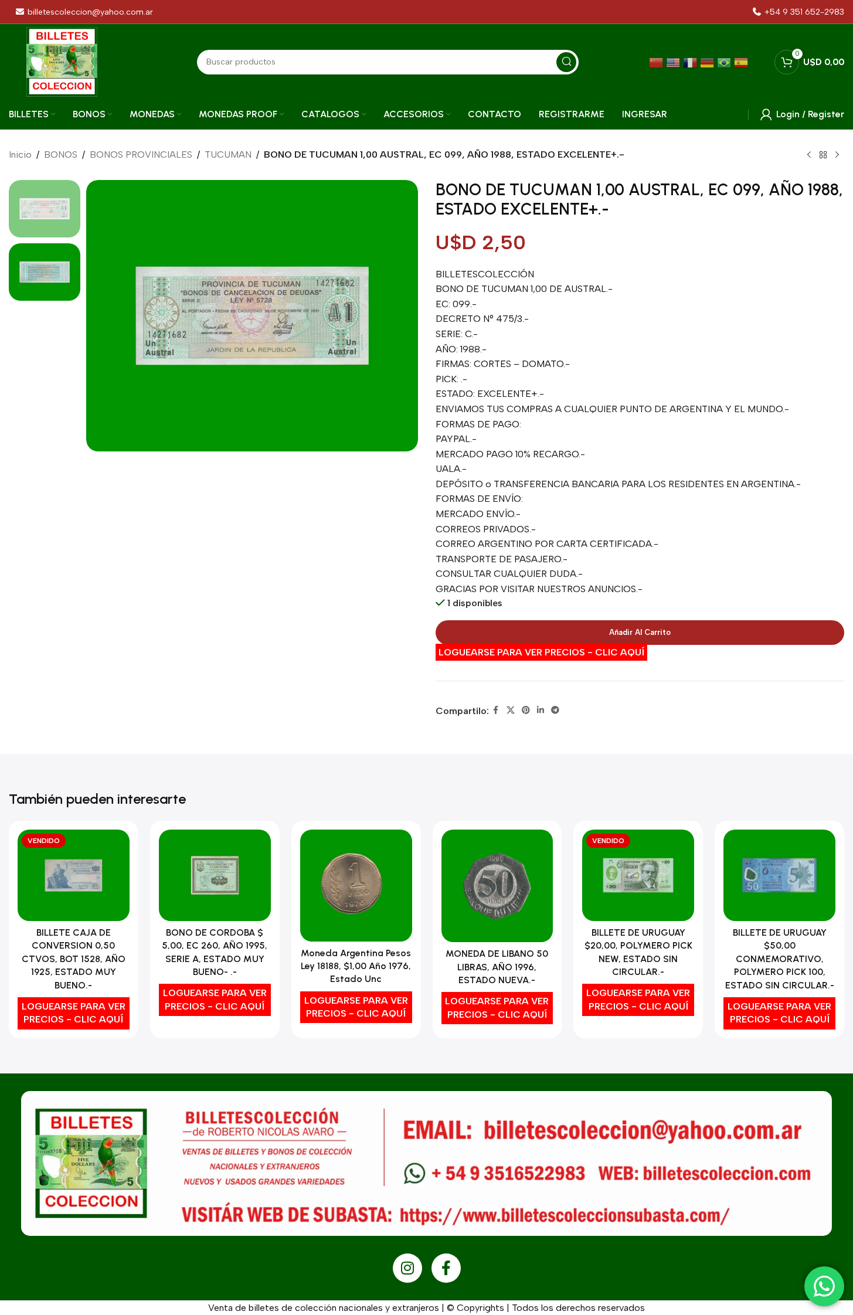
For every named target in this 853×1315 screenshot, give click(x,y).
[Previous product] (809, 155)
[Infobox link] (798, 12)
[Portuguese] (725, 61)
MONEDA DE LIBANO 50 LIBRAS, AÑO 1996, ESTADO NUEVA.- (497, 967)
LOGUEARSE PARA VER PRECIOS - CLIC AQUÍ (541, 652)
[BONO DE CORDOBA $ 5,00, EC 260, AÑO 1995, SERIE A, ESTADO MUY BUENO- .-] (215, 875)
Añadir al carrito (640, 632)
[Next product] (837, 155)
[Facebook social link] (496, 710)
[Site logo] (61, 61)
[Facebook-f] (446, 1268)
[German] (708, 61)
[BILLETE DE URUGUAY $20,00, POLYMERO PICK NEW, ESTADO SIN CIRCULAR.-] (638, 875)
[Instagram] (407, 1268)
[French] (691, 61)
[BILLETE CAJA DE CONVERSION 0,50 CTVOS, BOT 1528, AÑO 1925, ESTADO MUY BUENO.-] (74, 875)
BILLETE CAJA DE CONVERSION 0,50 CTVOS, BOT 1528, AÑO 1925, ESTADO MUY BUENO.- (73, 959)
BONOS (60, 154)
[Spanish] (742, 61)
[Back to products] (823, 155)
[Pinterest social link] (525, 710)
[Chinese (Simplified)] (657, 61)
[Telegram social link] (555, 710)
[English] (674, 61)
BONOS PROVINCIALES (141, 154)
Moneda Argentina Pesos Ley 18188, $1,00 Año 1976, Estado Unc (356, 966)
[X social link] (510, 710)
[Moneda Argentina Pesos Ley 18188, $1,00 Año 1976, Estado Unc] (356, 886)
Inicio (20, 154)
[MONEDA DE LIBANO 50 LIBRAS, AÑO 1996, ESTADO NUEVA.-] (497, 886)
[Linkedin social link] (540, 710)
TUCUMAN (228, 154)
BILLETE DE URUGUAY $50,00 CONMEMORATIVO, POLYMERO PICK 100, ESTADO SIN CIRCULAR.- (779, 959)
